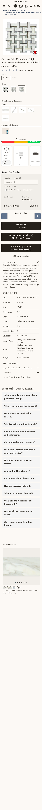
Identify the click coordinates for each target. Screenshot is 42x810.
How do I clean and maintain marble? (18, 462)
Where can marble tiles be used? (20, 406)
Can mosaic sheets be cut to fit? (20, 478)
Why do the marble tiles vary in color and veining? (19, 451)
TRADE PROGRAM (21, 1)
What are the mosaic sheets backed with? (18, 502)
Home (5, 11)
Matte (14, 77)
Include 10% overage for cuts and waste (21, 190)
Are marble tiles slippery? (17, 471)
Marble (23, 11)
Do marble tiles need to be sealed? (17, 415)
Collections (14, 11)
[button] (21, 37)
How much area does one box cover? (19, 513)
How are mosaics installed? (17, 485)
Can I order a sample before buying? (18, 524)
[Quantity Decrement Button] (4, 216)
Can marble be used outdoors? (19, 442)
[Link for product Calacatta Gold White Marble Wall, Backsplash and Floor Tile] (21, 566)
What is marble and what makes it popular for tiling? (20, 397)
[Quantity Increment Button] (38, 216)
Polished (5, 77)
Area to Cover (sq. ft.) (12, 178)
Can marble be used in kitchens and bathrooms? (19, 433)
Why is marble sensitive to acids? (20, 424)
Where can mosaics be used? (18, 493)
